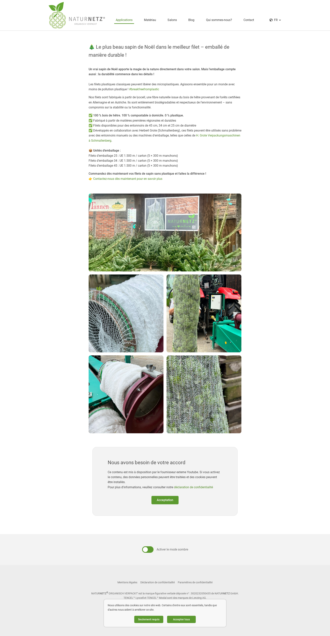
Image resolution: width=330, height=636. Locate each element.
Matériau (150, 20)
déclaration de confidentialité (193, 487)
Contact (248, 20)
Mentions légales (127, 582)
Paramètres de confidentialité (195, 582)
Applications (124, 20)
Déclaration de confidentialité (157, 582)
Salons (172, 20)
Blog (191, 20)
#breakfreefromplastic (144, 89)
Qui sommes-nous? (219, 20)
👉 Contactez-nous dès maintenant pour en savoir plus (125, 179)
